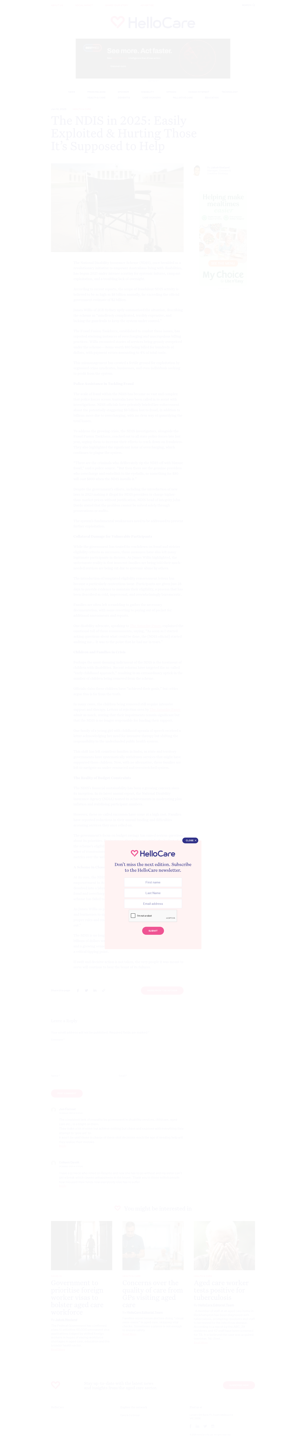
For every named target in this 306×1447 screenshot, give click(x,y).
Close (189, 840)
